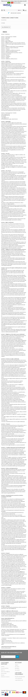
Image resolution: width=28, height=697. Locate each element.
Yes (9, 2)
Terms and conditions (5, 671)
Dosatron (3, 20)
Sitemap (2, 675)
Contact (2, 666)
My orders (17, 666)
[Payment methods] (2, 692)
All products (6, 27)
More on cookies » (17, 2)
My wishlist (17, 670)
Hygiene (3, 23)
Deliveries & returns (5, 676)
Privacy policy (4, 673)
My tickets (17, 668)
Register (16, 665)
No (12, 2)
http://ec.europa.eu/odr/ (6, 647)
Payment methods (4, 668)
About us (3, 669)
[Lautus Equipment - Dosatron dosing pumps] (7, 5)
